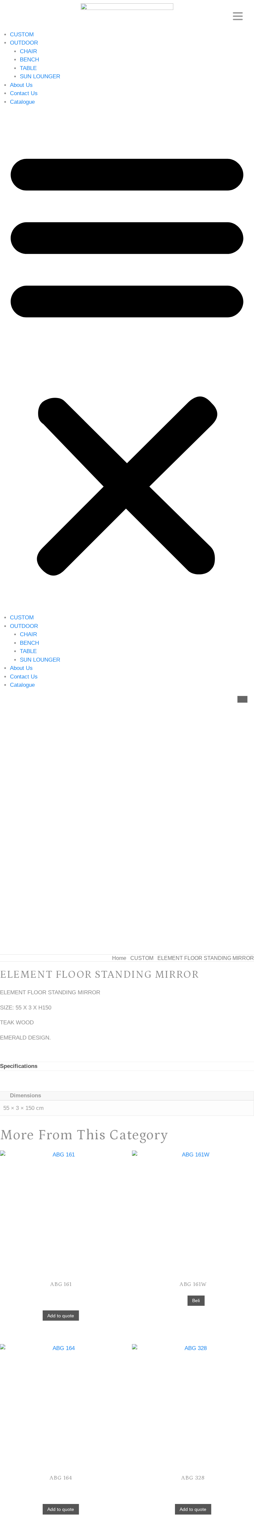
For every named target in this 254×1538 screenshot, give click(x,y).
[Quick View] (61, 1295)
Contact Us (24, 93)
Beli (196, 1300)
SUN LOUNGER (40, 76)
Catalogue (22, 102)
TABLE (28, 68)
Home (119, 958)
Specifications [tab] (18, 1066)
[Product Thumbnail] (242, 699)
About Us (21, 85)
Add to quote (60, 1315)
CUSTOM (22, 34)
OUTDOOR (24, 43)
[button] (127, 359)
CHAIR (28, 51)
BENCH (29, 59)
